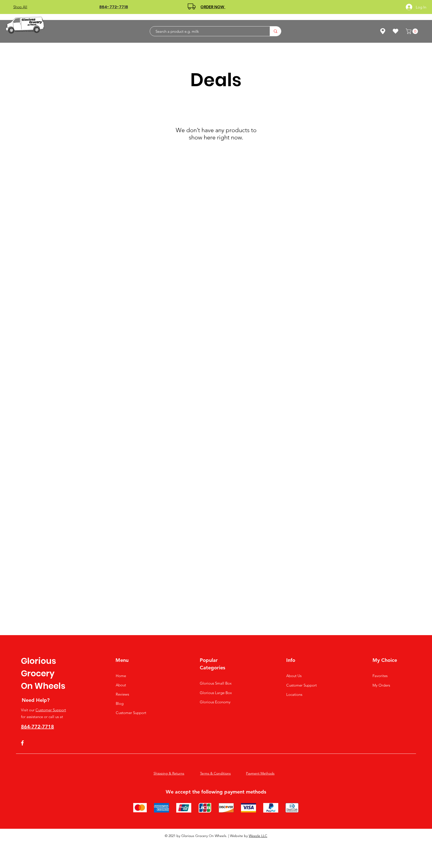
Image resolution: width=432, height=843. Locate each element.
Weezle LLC (258, 836)
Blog (120, 703)
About (121, 685)
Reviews (122, 694)
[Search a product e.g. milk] (275, 31)
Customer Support (51, 710)
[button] (412, 31)
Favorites (380, 675)
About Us (294, 675)
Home (121, 675)
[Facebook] (22, 743)
